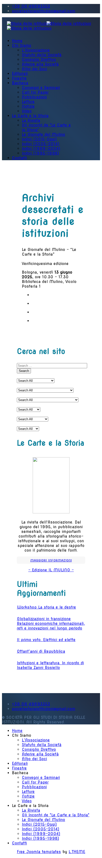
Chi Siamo (21, 45)
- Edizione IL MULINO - (51, 570)
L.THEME (77, 851)
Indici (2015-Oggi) (39, 139)
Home (17, 40)
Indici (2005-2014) (40, 143)
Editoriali (20, 73)
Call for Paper (35, 92)
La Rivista (31, 120)
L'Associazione (36, 50)
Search (24, 371)
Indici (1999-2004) (41, 148)
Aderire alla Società (40, 64)
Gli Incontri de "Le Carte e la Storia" (55, 815)
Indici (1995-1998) (40, 153)
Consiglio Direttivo (39, 59)
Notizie (28, 106)
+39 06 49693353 (31, 6)
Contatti (19, 158)
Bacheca (20, 83)
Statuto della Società (41, 55)
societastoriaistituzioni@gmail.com (43, 11)
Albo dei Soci (34, 69)
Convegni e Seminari (41, 87)
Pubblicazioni (34, 97)
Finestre (19, 78)
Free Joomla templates (39, 851)
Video (27, 111)
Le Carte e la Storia (30, 115)
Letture (28, 101)
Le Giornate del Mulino (43, 134)
